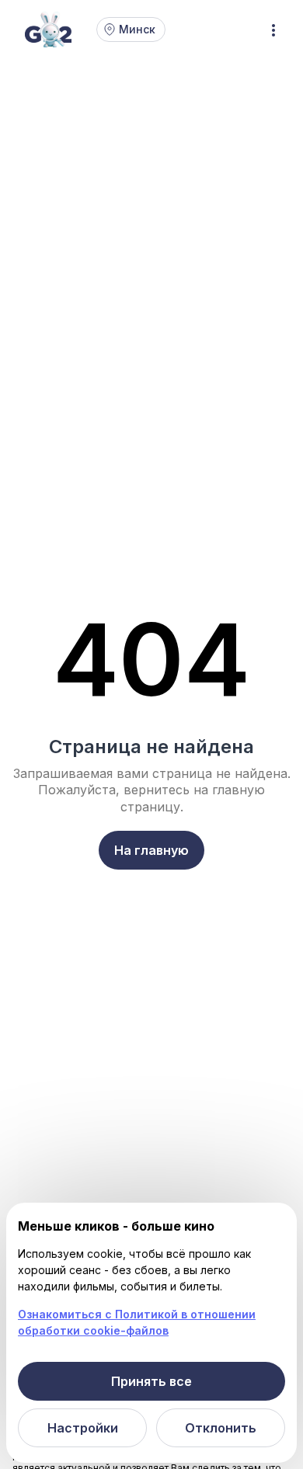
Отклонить (220, 1428)
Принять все (151, 1381)
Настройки (82, 1428)
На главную (151, 850)
